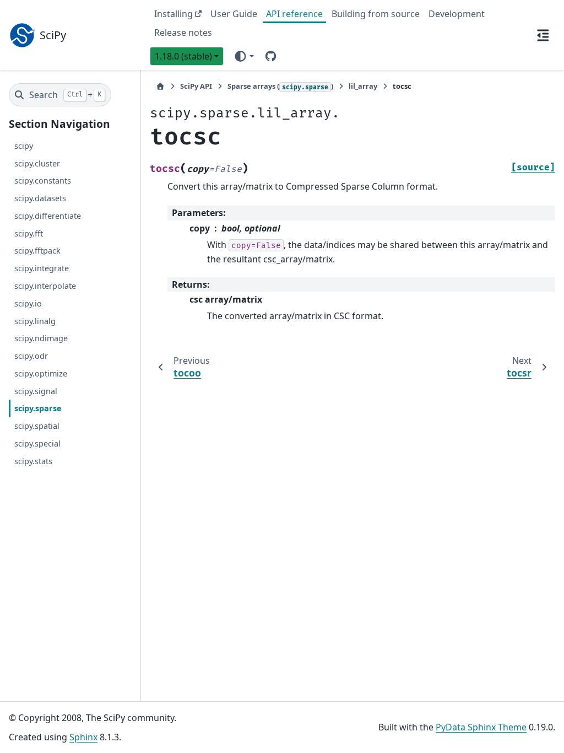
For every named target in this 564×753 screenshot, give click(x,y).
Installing (173, 14)
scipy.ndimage (41, 338)
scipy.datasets (40, 198)
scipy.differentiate (47, 216)
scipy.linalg (35, 321)
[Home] (160, 86)
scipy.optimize (40, 373)
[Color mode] (244, 56)
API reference (294, 14)
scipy (23, 146)
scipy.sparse (38, 408)
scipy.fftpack (37, 250)
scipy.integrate (41, 268)
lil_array (363, 86)
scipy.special (37, 443)
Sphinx (83, 737)
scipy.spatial (36, 426)
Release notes (183, 32)
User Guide (233, 14)
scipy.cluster (37, 163)
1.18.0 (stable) (183, 56)
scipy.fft (28, 233)
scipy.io (28, 303)
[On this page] (543, 34)
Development (457, 14)
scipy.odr (31, 356)
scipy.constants (42, 180)
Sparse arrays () (280, 86)
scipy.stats (33, 461)
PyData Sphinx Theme (481, 727)
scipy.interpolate (45, 286)
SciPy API (196, 86)
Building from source (376, 14)
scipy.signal (35, 391)
